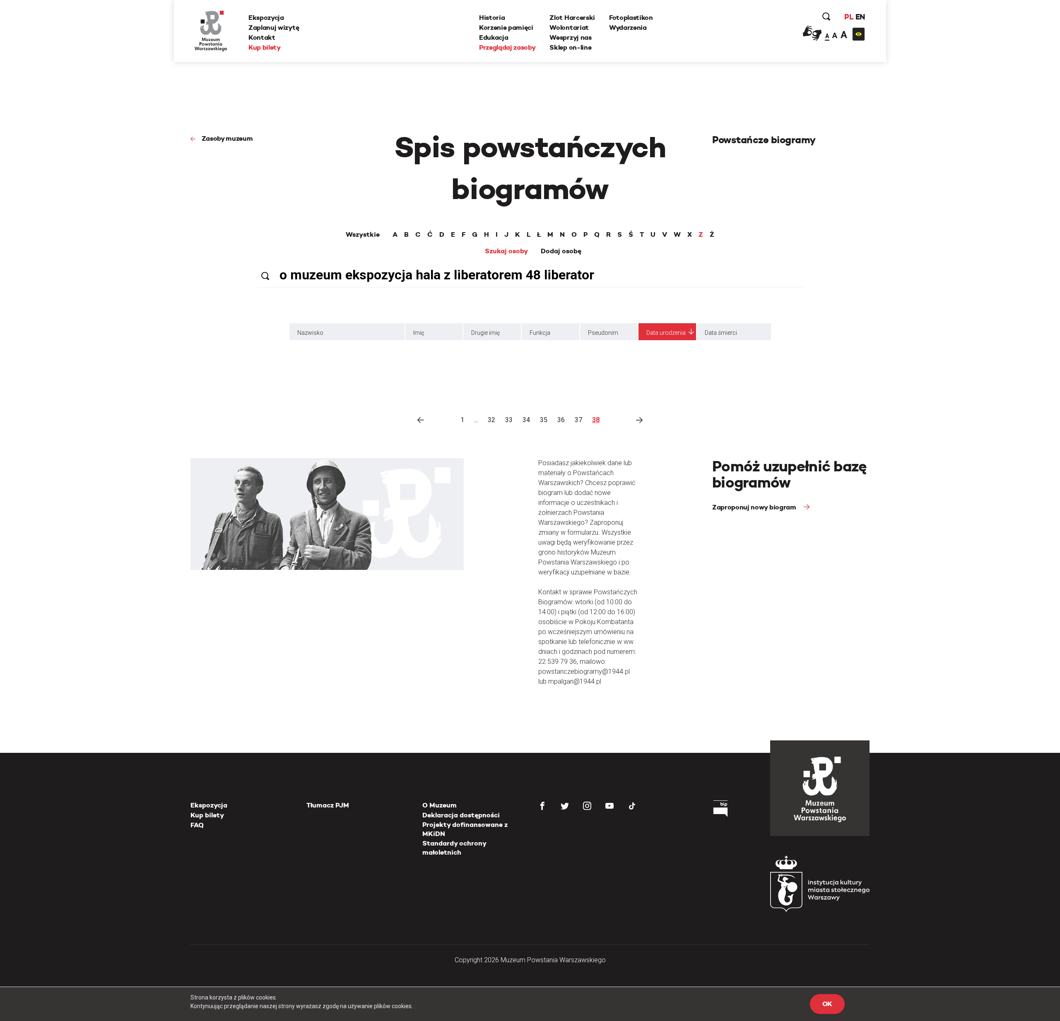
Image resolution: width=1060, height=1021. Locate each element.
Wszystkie (363, 234)
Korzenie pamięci (506, 27)
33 (509, 420)
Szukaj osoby (506, 251)
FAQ (197, 825)
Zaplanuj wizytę (273, 27)
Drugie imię (485, 332)
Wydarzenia (628, 27)
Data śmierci (721, 332)
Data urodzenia (666, 332)
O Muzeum (439, 805)
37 (578, 420)
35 (543, 420)
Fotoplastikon (631, 17)
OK (827, 1003)
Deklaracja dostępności (461, 815)
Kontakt (261, 37)
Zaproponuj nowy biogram (754, 507)
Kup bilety (264, 47)
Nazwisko (310, 332)
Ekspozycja (266, 17)
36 (561, 420)
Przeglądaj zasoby (507, 47)
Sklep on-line (570, 47)
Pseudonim (603, 332)
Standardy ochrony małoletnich (454, 848)
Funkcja (540, 332)
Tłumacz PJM (327, 805)
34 (526, 420)
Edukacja (493, 37)
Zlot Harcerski (572, 17)
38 (596, 420)
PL (848, 17)
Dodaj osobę (561, 251)
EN (860, 17)
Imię (418, 332)
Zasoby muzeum (227, 138)
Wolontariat (568, 27)
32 (491, 420)
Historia (492, 17)
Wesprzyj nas (570, 37)
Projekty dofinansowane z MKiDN (465, 829)
